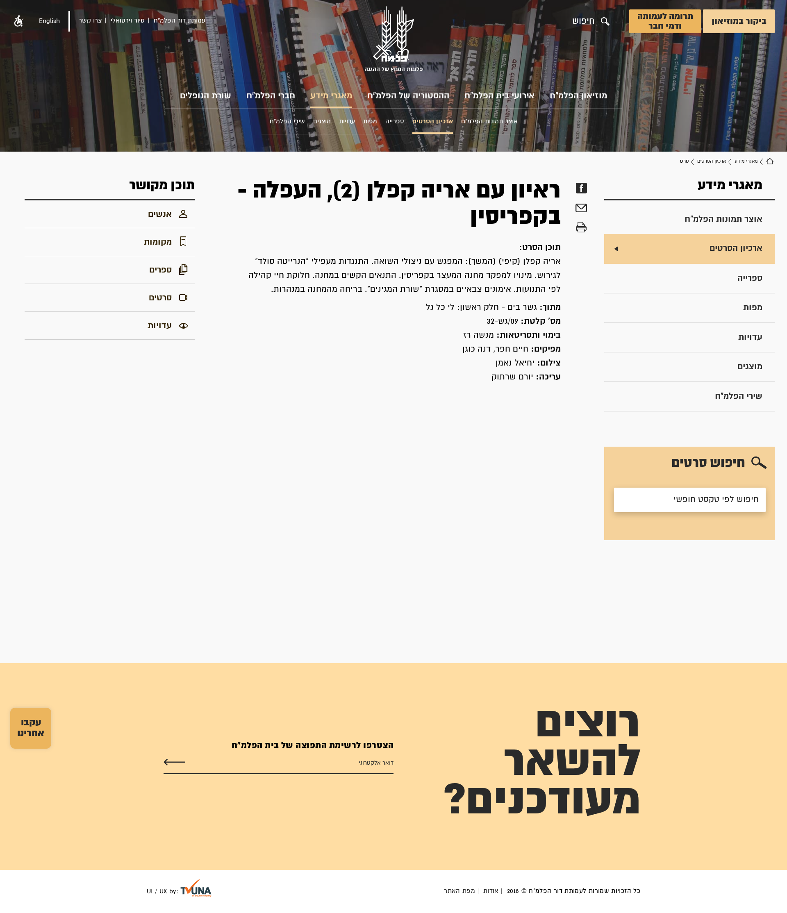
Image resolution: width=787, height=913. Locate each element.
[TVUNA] (196, 888)
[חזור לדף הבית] (769, 161)
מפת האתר (459, 891)
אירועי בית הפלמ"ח (499, 96)
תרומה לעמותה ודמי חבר (665, 21)
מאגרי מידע (331, 96)
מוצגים (749, 366)
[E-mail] (581, 209)
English (49, 21)
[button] (18, 21)
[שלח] (174, 762)
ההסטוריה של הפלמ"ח (408, 96)
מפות (752, 307)
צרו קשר (90, 20)
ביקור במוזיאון (739, 21)
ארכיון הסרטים (711, 161)
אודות (491, 891)
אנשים (160, 214)
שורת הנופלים (205, 96)
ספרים (160, 270)
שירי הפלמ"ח (738, 396)
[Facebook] (581, 188)
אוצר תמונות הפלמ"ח (723, 219)
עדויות (750, 337)
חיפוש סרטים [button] (708, 463)
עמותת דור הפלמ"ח (179, 20)
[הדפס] (581, 227)
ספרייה (749, 278)
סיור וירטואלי (128, 20)
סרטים (160, 298)
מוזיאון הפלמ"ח (578, 96)
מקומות (158, 242)
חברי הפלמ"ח (270, 96)
